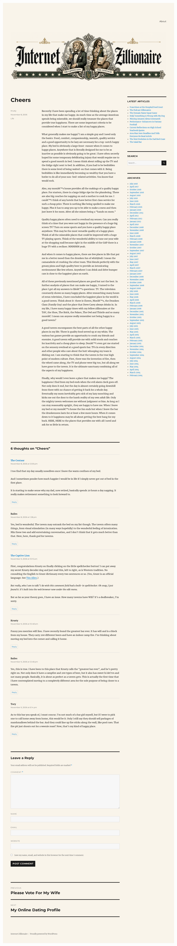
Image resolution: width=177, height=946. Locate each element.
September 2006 (137, 285)
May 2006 (134, 297)
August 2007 (135, 253)
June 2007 (134, 259)
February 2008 (136, 239)
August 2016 (135, 195)
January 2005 (135, 343)
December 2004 (137, 346)
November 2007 (137, 245)
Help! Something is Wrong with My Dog (147, 116)
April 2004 (134, 369)
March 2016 (135, 204)
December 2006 (137, 277)
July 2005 (134, 326)
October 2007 (135, 248)
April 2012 (134, 216)
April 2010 (134, 224)
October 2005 (135, 317)
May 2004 (134, 367)
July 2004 (134, 361)
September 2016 (137, 192)
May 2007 (134, 262)
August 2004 (135, 358)
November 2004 (137, 349)
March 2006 (135, 303)
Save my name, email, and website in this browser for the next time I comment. (49, 855)
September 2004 (137, 355)
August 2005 (135, 323)
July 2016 (134, 198)
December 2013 (136, 213)
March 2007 (135, 268)
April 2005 (134, 335)
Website (15, 841)
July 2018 (134, 184)
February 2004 (136, 375)
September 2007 (137, 250)
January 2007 (135, 274)
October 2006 (136, 282)
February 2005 (136, 340)
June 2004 (134, 364)
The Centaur (17, 460)
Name (14, 814)
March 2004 (135, 372)
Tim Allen (31, 577)
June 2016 (134, 201)
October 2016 (135, 189)
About (162, 21)
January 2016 (135, 210)
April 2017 (134, 187)
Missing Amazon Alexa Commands (145, 119)
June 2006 (134, 294)
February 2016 (136, 207)
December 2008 (137, 227)
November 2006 (137, 279)
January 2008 (135, 242)
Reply (14, 502)
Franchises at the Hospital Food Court (146, 107)
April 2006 (134, 300)
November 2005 (137, 314)
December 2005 (137, 311)
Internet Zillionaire (19, 934)
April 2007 (134, 265)
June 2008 (134, 233)
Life (12, 118)
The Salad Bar (136, 142)
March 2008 (135, 236)
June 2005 (134, 329)
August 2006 (135, 288)
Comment (17, 772)
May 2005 (134, 332)
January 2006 (135, 308)
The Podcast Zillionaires (140, 110)
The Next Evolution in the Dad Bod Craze (147, 139)
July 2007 (134, 256)
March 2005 (135, 338)
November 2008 (137, 230)
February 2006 (136, 306)
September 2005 (137, 320)
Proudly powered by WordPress (43, 934)
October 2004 (135, 352)
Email (14, 827)
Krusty (13, 111)
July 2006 (134, 291)
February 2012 (136, 218)
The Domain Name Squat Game (143, 113)
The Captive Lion (20, 555)
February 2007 (136, 271)
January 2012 (135, 221)
